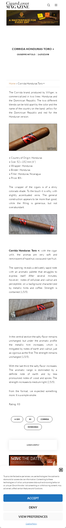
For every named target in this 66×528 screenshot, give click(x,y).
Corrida (45, 419)
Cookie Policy (31, 523)
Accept (33, 498)
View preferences (33, 516)
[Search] (48, 5)
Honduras (33, 427)
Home (12, 83)
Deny (33, 507)
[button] (61, 470)
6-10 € (17, 419)
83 (30, 419)
